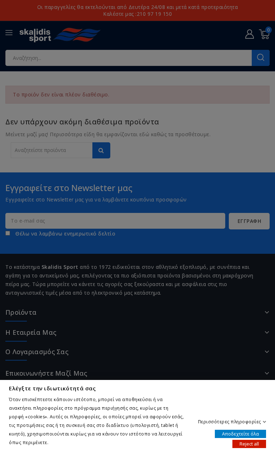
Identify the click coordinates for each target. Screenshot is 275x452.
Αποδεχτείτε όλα (240, 433)
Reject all (249, 443)
